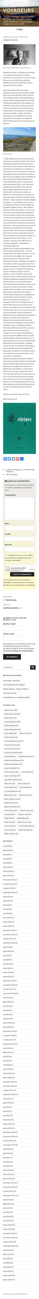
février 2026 (7, 871)
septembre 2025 (9, 892)
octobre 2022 (8, 1040)
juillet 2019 (7, 1204)
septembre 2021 (9, 1094)
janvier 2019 (7, 1229)
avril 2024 (6, 964)
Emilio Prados (25, 733)
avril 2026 (6, 863)
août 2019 (7, 1200)
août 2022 (7, 1048)
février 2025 (7, 922)
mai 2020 (6, 1162)
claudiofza (23, 37)
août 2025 (7, 897)
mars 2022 (7, 1069)
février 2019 (7, 1225)
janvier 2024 (7, 977)
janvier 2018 (7, 1280)
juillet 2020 (7, 1153)
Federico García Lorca (13, 741)
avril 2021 (6, 1115)
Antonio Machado (12, 722)
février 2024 (7, 972)
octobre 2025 (8, 888)
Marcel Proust (25, 795)
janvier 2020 (7, 1179)
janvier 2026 (7, 876)
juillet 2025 (7, 901)
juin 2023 (6, 1006)
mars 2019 (7, 1221)
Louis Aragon (10, 787)
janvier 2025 (7, 926)
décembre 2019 (9, 1183)
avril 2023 (6, 1015)
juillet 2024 (7, 951)
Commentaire (10, 495)
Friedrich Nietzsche (26, 756)
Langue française (14, 470)
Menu (21, 29)
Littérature (29, 470)
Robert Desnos (24, 822)
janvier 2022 (7, 1078)
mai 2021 (6, 1111)
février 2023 (7, 1023)
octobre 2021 (8, 1090)
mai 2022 (6, 1061)
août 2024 (7, 947)
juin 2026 (6, 855)
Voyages (9, 471)
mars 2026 (7, 867)
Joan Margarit (27, 772)
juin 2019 (6, 1208)
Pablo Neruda (10, 810)
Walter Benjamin (25, 830)
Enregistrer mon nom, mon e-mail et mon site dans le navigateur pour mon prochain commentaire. (19, 557)
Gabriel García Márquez (14, 760)
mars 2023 (7, 1019)
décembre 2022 (9, 1031)
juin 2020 (6, 1158)
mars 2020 (7, 1170)
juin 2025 (6, 905)
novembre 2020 (9, 1136)
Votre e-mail (8, 634)
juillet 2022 (7, 1052)
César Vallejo (10, 733)
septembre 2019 (9, 1195)
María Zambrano (11, 803)
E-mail (8, 534)
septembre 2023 (9, 993)
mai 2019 (6, 1212)
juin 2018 (6, 1259)
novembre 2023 (9, 985)
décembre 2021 (9, 1082)
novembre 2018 (9, 1238)
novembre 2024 (9, 935)
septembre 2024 (9, 943)
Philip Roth (9, 818)
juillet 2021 (7, 1103)
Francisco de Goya (12, 749)
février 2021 (7, 1124)
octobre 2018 (8, 1242)
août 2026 (7, 846)
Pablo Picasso (26, 810)
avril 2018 (6, 1267)
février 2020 (7, 1174)
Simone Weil (10, 826)
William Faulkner (11, 834)
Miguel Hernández (12, 807)
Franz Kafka (9, 756)
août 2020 (7, 1149)
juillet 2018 (7, 1254)
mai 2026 (6, 859)
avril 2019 (6, 1216)
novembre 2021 (8, 1086)
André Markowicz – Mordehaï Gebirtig (16, 697)
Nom (7, 523)
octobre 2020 (8, 1141)
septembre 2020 (9, 1145)
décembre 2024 (9, 930)
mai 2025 (6, 909)
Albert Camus (10, 710)
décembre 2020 (9, 1132)
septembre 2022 (9, 1044)
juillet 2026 (7, 850)
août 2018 (7, 1250)
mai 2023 (6, 1010)
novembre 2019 (9, 1187)
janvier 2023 (7, 1027)
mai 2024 (6, 960)
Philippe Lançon (24, 814)
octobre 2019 (8, 1191)
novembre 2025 (9, 884)
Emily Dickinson (10, 737)
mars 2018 (7, 1271)
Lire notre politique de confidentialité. (18, 651)
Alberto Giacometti (12, 714)
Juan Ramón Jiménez (13, 780)
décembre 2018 (9, 1233)
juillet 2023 (7, 1002)
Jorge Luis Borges (12, 776)
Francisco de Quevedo (13, 753)
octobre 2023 (8, 989)
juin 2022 (6, 1057)
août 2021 (6, 1099)
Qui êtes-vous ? (9, 624)
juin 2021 (6, 1107)
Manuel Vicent (10, 795)
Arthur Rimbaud (11, 726)
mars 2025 (7, 918)
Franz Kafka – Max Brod (11, 681)
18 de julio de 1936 (10, 693)
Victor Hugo (10, 830)
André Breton (10, 718)
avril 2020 (6, 1166)
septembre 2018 (9, 1246)
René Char (9, 822)
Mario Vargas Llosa (12, 799)
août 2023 (7, 998)
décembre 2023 (9, 981)
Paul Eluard (9, 814)
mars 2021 (7, 1120)
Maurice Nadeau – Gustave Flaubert (15, 689)
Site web (8, 545)
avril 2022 (6, 1065)
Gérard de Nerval (11, 772)
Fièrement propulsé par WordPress (15, 1294)
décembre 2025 (9, 880)
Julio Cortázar (24, 784)
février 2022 (7, 1073)
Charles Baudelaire (12, 729)
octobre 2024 (8, 939)
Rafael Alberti (23, 818)
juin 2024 (6, 956)
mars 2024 (7, 968)
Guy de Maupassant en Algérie (14, 685)
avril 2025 (6, 913)
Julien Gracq (12, 474)
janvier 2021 (7, 1128)
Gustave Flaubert (12, 768)
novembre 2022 (9, 1036)
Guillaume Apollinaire (13, 764)
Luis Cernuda (26, 787)
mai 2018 (6, 1263)
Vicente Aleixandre (26, 826)
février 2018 (7, 1275)
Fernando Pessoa (12, 745)
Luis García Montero (12, 791)
